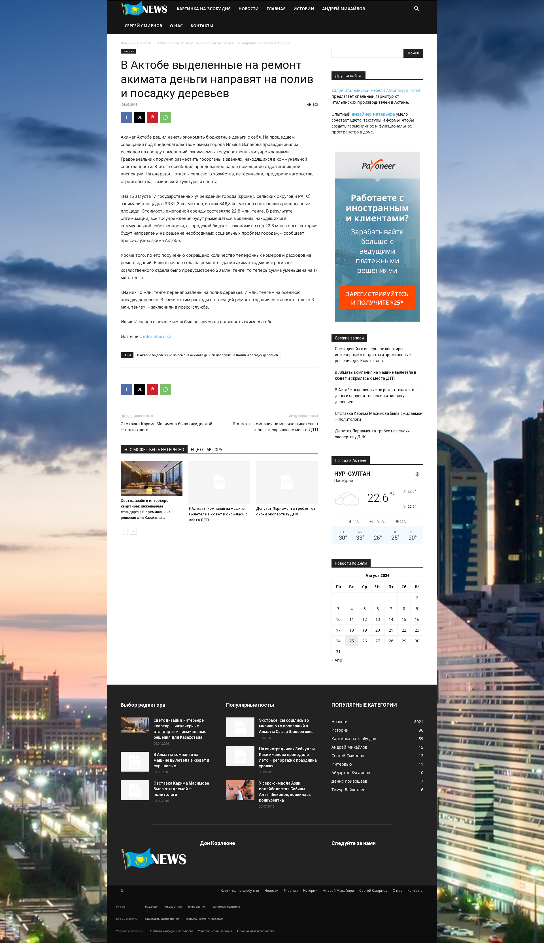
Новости (249, 8)
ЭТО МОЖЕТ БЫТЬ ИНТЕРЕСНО (154, 449)
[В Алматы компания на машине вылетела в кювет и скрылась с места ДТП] (219, 482)
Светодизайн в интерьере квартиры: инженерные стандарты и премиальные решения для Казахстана (373, 355)
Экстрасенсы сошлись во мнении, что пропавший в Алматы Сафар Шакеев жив (286, 726)
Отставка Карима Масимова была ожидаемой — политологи (166, 426)
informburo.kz (157, 336)
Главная (276, 8)
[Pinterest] (152, 117)
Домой (126, 43)
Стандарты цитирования (162, 919)
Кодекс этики (172, 906)
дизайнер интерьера (373, 114)
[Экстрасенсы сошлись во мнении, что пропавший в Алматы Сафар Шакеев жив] (240, 727)
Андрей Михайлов (343, 8)
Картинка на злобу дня (204, 8)
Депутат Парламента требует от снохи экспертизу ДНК (372, 434)
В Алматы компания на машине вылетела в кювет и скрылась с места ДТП (275, 426)
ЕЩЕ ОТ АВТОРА (206, 449)
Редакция (151, 906)
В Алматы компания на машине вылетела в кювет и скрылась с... (181, 760)
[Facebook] (126, 117)
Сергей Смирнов (143, 25)
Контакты (202, 25)
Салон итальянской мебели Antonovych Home (376, 90)
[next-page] (133, 531)
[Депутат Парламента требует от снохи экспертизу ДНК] (287, 482)
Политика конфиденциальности (171, 931)
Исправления (196, 906)
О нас (176, 25)
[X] (139, 117)
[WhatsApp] (165, 117)
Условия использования (215, 931)
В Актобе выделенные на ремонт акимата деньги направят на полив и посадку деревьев (207, 355)
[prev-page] (124, 531)
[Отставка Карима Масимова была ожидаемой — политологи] (135, 790)
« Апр (337, 660)
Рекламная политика (225, 906)
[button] (416, 9)
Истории (304, 8)
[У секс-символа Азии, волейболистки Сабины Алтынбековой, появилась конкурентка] (240, 790)
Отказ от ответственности (255, 931)
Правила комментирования (204, 919)
